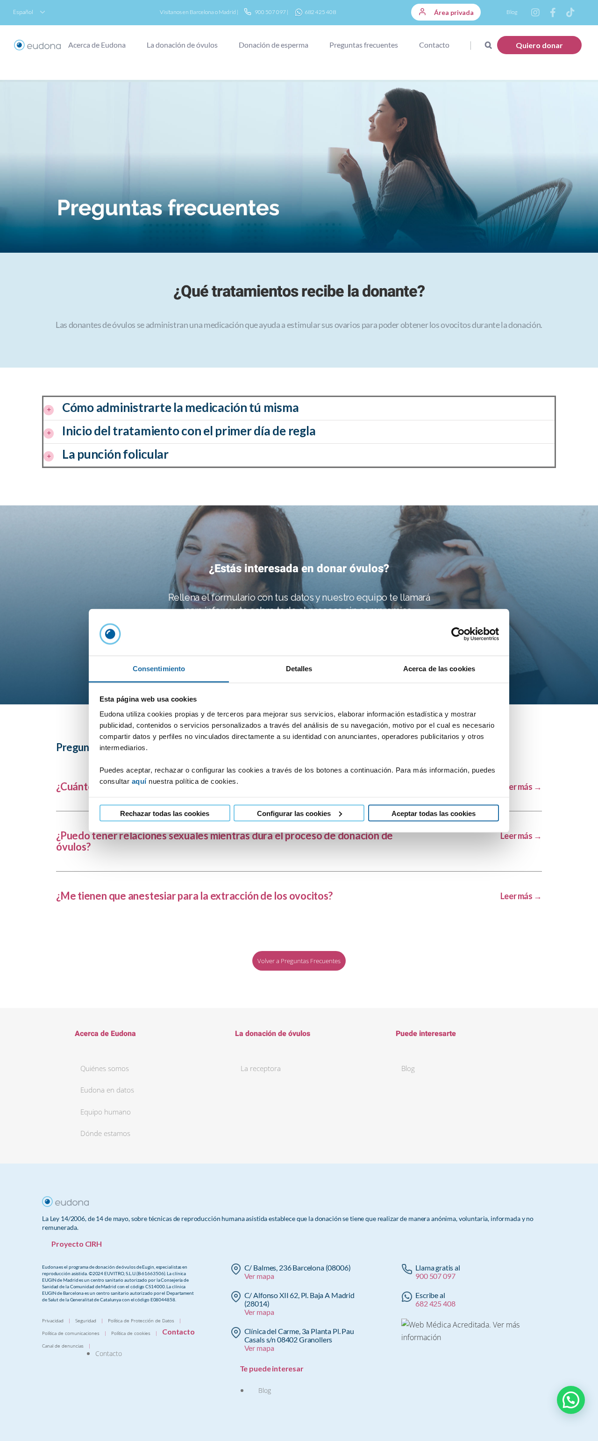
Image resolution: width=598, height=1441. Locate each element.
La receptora (261, 1068)
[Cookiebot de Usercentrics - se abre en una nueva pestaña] (458, 634)
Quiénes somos (104, 1068)
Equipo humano (105, 1111)
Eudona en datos (107, 1089)
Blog (511, 11)
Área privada (453, 12)
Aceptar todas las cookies (434, 813)
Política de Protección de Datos (141, 1320)
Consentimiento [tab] (159, 668)
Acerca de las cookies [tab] (439, 668)
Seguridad (85, 1320)
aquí (139, 781)
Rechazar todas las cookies (164, 813)
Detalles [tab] (299, 668)
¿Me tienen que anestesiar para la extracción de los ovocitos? (194, 896)
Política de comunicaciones (71, 1333)
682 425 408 (320, 11)
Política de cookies (130, 1333)
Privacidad (53, 1320)
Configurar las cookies (294, 813)
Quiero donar (539, 45)
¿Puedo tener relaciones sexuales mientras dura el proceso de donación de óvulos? (224, 841)
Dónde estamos (105, 1133)
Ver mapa (259, 1275)
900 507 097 (270, 11)
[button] (481, 44)
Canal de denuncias (63, 1345)
